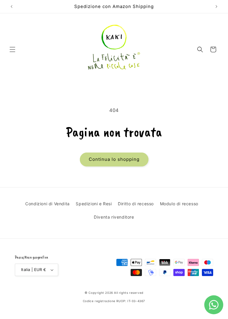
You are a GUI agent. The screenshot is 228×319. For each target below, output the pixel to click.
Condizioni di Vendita (47, 203)
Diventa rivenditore (114, 216)
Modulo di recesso (179, 203)
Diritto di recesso (136, 203)
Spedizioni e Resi (94, 203)
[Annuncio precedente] (11, 6)
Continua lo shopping (114, 159)
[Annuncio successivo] (216, 6)
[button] (12, 49)
